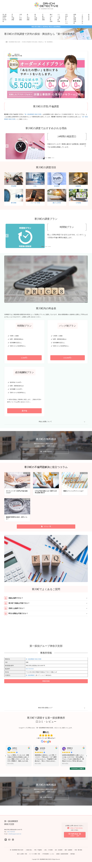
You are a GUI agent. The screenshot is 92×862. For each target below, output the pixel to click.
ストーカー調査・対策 (59, 18)
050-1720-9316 (30, 669)
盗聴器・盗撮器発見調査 (74, 19)
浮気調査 (13, 186)
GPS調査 (78, 202)
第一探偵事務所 (30, 675)
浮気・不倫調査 (13, 17)
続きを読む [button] (10, 763)
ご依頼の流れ (82, 19)
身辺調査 (56, 186)
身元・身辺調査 (28, 17)
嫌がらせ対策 (57, 202)
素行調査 (13, 202)
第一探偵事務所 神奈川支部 (4, 18)
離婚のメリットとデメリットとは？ (74, 491)
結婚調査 (78, 186)
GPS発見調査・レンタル (66, 19)
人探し (35, 186)
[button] (85, 146)
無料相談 (88, 17)
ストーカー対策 (35, 202)
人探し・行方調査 (20, 17)
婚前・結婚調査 (35, 17)
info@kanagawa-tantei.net (14, 834)
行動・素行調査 (43, 17)
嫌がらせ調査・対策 (51, 18)
